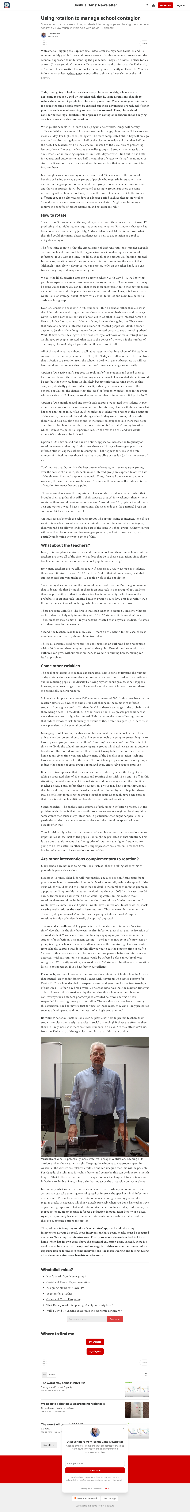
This (143, 1027)
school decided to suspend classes (81, 983)
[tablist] (49, 1375)
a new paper (65, 231)
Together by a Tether (59, 1294)
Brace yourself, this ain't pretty (56, 1387)
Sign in (181, 5)
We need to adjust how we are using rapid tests (73, 1403)
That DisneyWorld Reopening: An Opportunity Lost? (79, 1305)
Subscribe (165, 5)
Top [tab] (44, 1374)
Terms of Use (109, 1477)
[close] (123, 1428)
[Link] (36, 215)
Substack (80, 1505)
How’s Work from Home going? (66, 1276)
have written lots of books (74, 69)
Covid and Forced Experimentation (68, 1282)
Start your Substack (87, 1498)
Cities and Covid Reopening (63, 1299)
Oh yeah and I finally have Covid (57, 1407)
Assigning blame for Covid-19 (65, 1288)
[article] (95, 1389)
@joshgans (74, 73)
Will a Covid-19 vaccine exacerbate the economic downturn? (84, 1311)
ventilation (118, 1159)
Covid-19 (130, 69)
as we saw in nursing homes (111, 653)
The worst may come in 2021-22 (63, 1383)
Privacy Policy (117, 1480)
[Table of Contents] (3, 756)
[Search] (147, 5)
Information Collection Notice (94, 1480)
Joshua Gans (54, 34)
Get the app (110, 1498)
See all (47, 1445)
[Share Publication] (153, 5)
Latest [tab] (52, 1374)
